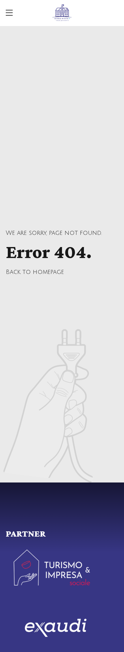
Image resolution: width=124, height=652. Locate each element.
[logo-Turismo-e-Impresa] (52, 567)
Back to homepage (35, 272)
